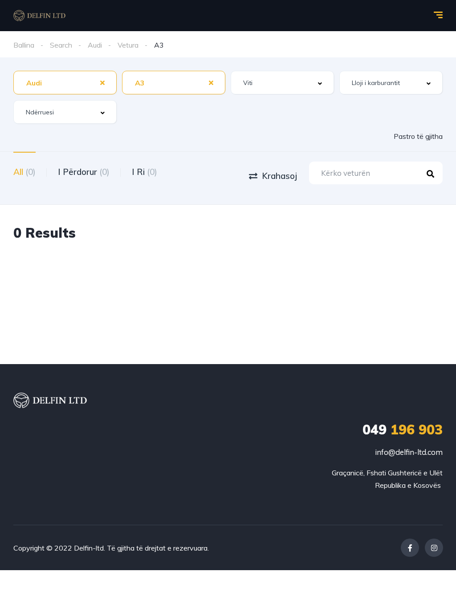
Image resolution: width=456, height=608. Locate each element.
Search (61, 45)
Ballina (23, 45)
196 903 (402, 429)
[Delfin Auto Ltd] (39, 15)
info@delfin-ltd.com (409, 452)
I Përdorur (84, 171)
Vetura (128, 45)
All (24, 171)
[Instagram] (434, 548)
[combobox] (65, 82)
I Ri (144, 171)
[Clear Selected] (102, 82)
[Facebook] (410, 548)
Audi (95, 45)
